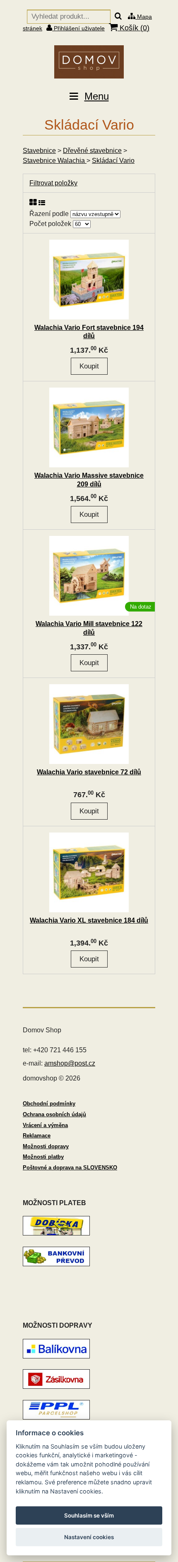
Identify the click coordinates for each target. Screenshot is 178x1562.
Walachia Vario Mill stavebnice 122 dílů (89, 628)
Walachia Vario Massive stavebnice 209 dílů (89, 480)
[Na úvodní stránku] (89, 62)
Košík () (133, 28)
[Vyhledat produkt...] (118, 16)
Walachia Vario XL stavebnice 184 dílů (89, 920)
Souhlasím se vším (89, 1515)
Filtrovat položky (53, 183)
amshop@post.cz (69, 1063)
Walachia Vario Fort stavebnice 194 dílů (89, 332)
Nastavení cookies (89, 1537)
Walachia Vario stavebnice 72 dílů (89, 772)
